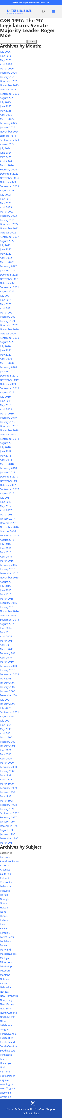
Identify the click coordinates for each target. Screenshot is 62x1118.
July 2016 (5, 543)
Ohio (3, 1021)
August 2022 (7, 241)
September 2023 (9, 186)
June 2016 (6, 548)
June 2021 (6, 299)
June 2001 (6, 724)
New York (5, 1008)
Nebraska (5, 987)
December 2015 (9, 573)
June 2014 (6, 628)
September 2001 (9, 712)
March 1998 (7, 800)
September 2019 (9, 388)
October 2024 (8, 135)
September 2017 (9, 489)
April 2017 (6, 510)
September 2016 (9, 535)
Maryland (5, 949)
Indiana (4, 920)
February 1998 (8, 804)
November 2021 (9, 278)
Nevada (4, 991)
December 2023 (9, 173)
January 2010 (7, 670)
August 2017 (7, 493)
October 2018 (8, 434)
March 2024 (7, 165)
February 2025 (8, 123)
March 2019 (7, 413)
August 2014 (7, 623)
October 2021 (8, 283)
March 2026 (7, 68)
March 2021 (7, 312)
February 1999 (8, 787)
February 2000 (8, 767)
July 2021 (5, 295)
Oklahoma (6, 1025)
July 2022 (5, 245)
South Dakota (7, 1050)
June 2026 (6, 55)
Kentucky (5, 932)
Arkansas (5, 869)
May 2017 (5, 506)
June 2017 (6, 501)
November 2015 (9, 577)
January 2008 (7, 682)
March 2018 (7, 464)
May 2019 (5, 405)
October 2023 (8, 182)
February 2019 (8, 417)
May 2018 (5, 455)
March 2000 (7, 762)
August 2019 (7, 392)
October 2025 (8, 89)
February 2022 (8, 266)
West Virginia (7, 1088)
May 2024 (5, 156)
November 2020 (9, 329)
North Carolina (8, 1012)
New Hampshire (9, 995)
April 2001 (6, 733)
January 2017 (7, 518)
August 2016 (7, 539)
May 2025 (5, 110)
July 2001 (5, 720)
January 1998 (7, 809)
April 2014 (6, 636)
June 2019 (6, 400)
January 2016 (7, 569)
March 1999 (7, 783)
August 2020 (7, 342)
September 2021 (9, 287)
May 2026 (5, 60)
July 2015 (5, 586)
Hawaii (4, 907)
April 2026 (6, 64)
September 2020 (9, 337)
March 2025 (7, 119)
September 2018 (9, 438)
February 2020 (8, 367)
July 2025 (5, 102)
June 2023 (6, 198)
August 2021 (7, 291)
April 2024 (6, 161)
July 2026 (5, 51)
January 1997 (7, 821)
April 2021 (6, 308)
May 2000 (5, 754)
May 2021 (5, 304)
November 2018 (9, 430)
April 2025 (6, 114)
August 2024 (7, 144)
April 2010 (6, 657)
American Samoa (9, 861)
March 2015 (7, 598)
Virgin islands (7, 1075)
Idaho (3, 911)
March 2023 (7, 211)
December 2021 (9, 274)
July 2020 (5, 346)
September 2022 (9, 236)
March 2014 (7, 640)
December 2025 (9, 81)
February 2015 (8, 602)
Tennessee (6, 1054)
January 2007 (7, 687)
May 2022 (5, 253)
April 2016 (6, 556)
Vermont (5, 1071)
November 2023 (9, 178)
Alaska (3, 983)
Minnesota (6, 962)
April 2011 (6, 644)
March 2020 (7, 363)
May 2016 (5, 552)
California (5, 873)
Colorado (5, 878)
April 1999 (6, 779)
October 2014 (8, 615)
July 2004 (5, 699)
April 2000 (6, 758)
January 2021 (7, 321)
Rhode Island (7, 1042)
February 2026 (8, 72)
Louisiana (5, 941)
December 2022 (9, 224)
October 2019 (8, 384)
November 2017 (9, 480)
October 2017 (8, 485)
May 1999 (5, 775)
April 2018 (6, 459)
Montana (5, 974)
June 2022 (6, 249)
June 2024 (6, 152)
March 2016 (7, 560)
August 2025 (7, 97)
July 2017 (5, 497)
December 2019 (9, 375)
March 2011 (7, 649)
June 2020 (6, 350)
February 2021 (8, 316)
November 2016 (9, 527)
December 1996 (9, 825)
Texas (3, 1059)
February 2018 (8, 468)
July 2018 (5, 447)
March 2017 (7, 514)
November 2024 (9, 131)
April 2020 (6, 358)
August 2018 (7, 442)
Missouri (5, 970)
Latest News (7, 936)
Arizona (4, 865)
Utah (2, 1067)
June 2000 (6, 750)
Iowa (2, 924)
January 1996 (7, 834)
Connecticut (6, 882)
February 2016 (8, 565)
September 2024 (9, 140)
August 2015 (7, 581)
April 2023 (6, 207)
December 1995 (9, 838)
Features (5, 890)
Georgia (4, 899)
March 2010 (7, 661)
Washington (7, 1084)
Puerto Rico (6, 1037)
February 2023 (8, 215)
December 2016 (9, 523)
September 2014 (9, 619)
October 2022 (8, 232)
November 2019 (9, 379)
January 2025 (7, 127)
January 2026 (7, 77)
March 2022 (7, 262)
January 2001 (7, 745)
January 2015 (7, 607)
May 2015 (5, 594)
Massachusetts (8, 953)
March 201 (6, 842)
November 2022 (9, 228)
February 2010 (8, 666)
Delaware (5, 886)
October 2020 (8, 333)
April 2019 (6, 409)
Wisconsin (6, 1092)
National (5, 979)
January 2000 (7, 771)
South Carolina (8, 1046)
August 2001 (7, 716)
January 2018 (7, 472)
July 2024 (5, 148)
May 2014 (5, 632)
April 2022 (6, 257)
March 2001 (7, 737)
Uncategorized (8, 1063)
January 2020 (7, 371)
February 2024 (8, 169)
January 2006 (7, 691)
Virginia (4, 1080)
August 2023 (7, 190)
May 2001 (5, 729)
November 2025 (9, 85)
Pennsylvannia (8, 1033)
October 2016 (8, 531)
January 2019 (7, 422)
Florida (4, 894)
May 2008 (5, 678)
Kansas (4, 928)
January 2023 (7, 220)
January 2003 (7, 703)
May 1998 (5, 796)
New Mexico (7, 1004)
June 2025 (6, 106)
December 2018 (9, 426)
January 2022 (7, 270)
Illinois (3, 916)
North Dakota (7, 1017)
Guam (3, 903)
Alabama (5, 857)
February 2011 (8, 653)
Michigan (5, 958)
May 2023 (5, 203)
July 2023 (5, 194)
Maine (3, 945)
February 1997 (8, 817)
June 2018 (6, 451)
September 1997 (9, 813)
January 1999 (7, 792)
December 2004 (9, 695)
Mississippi (6, 966)
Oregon (4, 1029)
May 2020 (5, 354)
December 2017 (9, 476)
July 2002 (5, 708)
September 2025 (9, 93)
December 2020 (9, 325)
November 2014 (9, 611)
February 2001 (8, 741)
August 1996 (7, 830)
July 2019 (5, 396)
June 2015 (6, 590)
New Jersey (6, 1000)
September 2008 (9, 674)
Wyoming (5, 1096)
